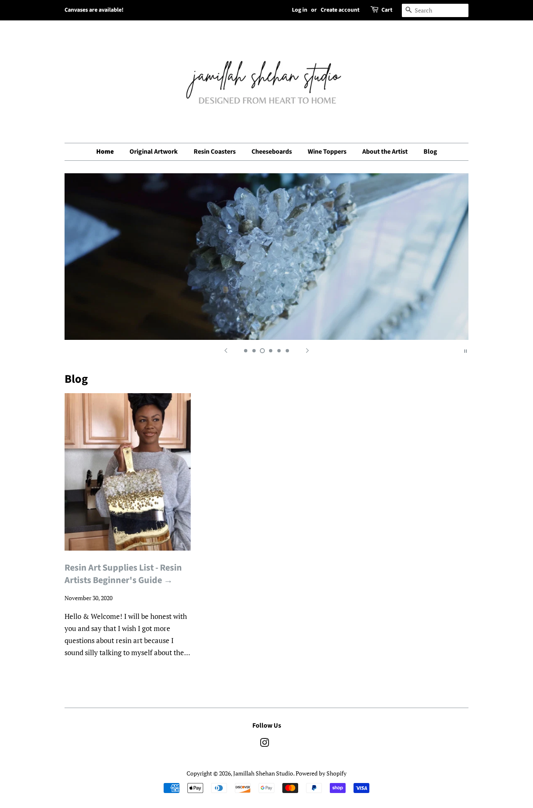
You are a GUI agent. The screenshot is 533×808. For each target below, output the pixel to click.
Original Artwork (154, 151)
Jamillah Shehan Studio (263, 773)
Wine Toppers (327, 151)
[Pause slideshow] (465, 350)
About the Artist (385, 151)
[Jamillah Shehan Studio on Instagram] (264, 744)
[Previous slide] (226, 350)
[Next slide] (307, 350)
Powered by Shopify (321, 773)
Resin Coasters (215, 151)
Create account (340, 10)
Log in (299, 10)
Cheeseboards (272, 151)
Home (105, 151)
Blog (430, 151)
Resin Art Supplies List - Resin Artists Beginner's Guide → (123, 574)
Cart (386, 10)
